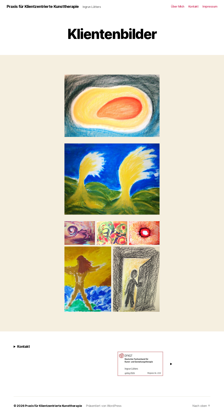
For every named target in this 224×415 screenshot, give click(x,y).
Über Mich (177, 6)
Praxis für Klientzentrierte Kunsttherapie (43, 7)
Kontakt (193, 6)
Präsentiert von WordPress (103, 405)
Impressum (210, 6)
